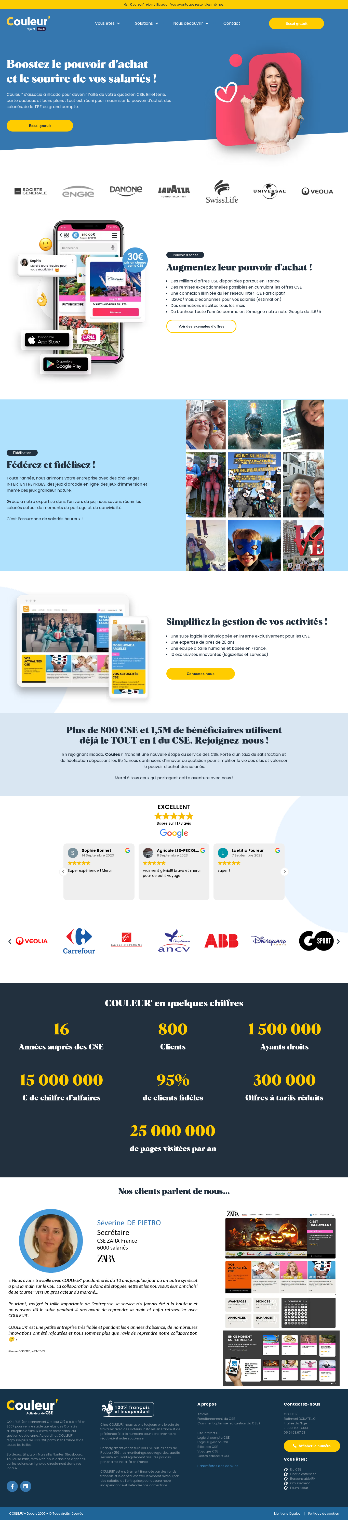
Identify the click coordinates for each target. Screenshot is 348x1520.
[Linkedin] (25, 1486)
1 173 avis (183, 823)
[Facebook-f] (12, 1486)
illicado (161, 4)
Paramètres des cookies (217, 1465)
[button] (185, 255)
